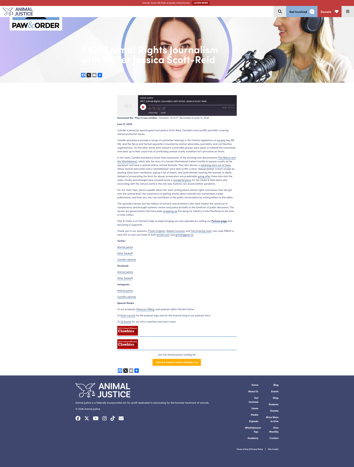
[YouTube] (96, 418)
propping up (170, 211)
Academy (253, 438)
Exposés (253, 421)
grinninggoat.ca (184, 234)
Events (274, 391)
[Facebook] (78, 418)
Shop (275, 397)
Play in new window (146, 117)
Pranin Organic (156, 231)
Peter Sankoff (125, 253)
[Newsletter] (121, 418)
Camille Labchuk (126, 259)
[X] (86, 418)
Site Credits (273, 449)
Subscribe (153, 113)
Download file (125, 117)
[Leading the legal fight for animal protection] (16, 11)
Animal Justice (125, 247)
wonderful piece (182, 180)
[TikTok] (112, 418)
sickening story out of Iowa (216, 165)
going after (204, 176)
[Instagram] (104, 418)
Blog (275, 384)
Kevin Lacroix (127, 315)
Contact (274, 438)
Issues (254, 408)
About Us (253, 391)
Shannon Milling (145, 309)
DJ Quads (125, 321)
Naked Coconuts (175, 231)
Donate (274, 410)
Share (163, 113)
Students (273, 404)
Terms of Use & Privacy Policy (250, 449)
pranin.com (163, 234)
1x (159, 108)
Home (255, 384)
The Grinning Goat (201, 231)
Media (254, 414)
